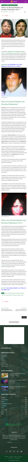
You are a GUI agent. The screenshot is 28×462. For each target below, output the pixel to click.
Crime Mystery (4, 5)
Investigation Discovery (12, 5)
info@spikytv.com (17, 442)
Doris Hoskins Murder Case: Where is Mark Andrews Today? (7, 310)
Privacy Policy (4, 366)
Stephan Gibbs (5, 11)
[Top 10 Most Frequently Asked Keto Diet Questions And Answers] (4, 375)
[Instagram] (10, 451)
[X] (17, 451)
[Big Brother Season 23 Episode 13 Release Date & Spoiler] (4, 381)
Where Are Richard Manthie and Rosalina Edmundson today (12, 295)
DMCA (2, 358)
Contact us (3, 362)
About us (3, 360)
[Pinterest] (14, 451)
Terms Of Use (4, 364)
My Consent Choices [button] (14, 322)
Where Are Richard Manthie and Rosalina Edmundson (14, 293)
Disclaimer (3, 356)
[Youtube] (21, 451)
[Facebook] (6, 451)
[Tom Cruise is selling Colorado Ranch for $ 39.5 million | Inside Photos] (4, 388)
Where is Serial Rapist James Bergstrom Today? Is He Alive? (21, 310)
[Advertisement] (14, 335)
